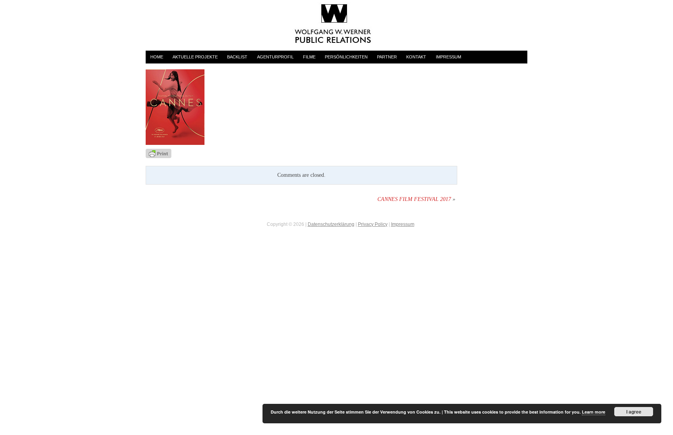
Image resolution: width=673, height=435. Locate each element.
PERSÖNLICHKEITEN (346, 57)
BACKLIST (237, 57)
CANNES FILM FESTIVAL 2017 (414, 199)
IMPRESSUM (448, 57)
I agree (633, 411)
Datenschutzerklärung (331, 224)
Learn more (593, 412)
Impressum (402, 224)
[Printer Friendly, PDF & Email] (158, 153)
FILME (309, 57)
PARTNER (387, 57)
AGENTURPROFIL (275, 57)
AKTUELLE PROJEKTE (195, 57)
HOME (156, 57)
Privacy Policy (373, 224)
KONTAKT (416, 57)
